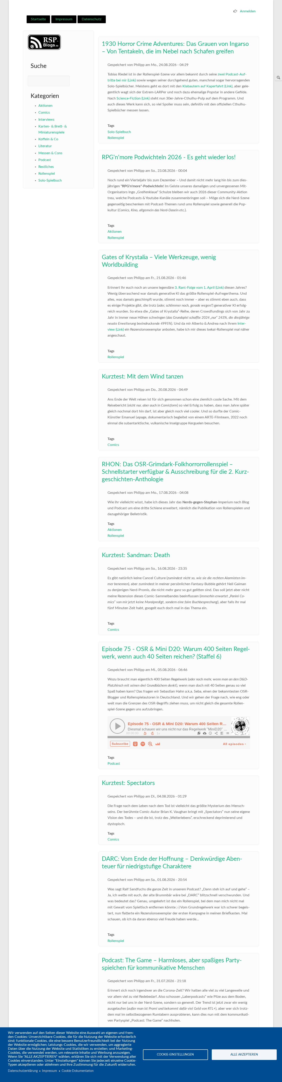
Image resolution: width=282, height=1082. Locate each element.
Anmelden (248, 11)
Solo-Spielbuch (50, 180)
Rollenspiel (46, 173)
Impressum (64, 19)
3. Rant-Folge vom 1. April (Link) (199, 287)
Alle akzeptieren (244, 1054)
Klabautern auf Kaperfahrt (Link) (207, 86)
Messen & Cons (50, 153)
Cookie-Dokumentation (78, 1071)
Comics (44, 112)
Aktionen (45, 105)
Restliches (46, 166)
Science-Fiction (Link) (133, 98)
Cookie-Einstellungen (175, 1054)
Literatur (45, 146)
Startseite (38, 19)
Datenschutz (91, 19)
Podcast (44, 160)
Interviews (46, 119)
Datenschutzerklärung (23, 1071)
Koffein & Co (48, 139)
